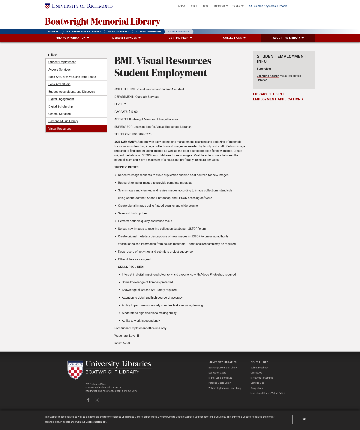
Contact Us (256, 372)
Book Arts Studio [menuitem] (59, 84)
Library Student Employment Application (277, 96)
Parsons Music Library (219, 383)
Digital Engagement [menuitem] (61, 99)
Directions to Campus (261, 378)
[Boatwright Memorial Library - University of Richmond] (110, 370)
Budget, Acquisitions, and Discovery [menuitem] (71, 91)
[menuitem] (181, 6)
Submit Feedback (259, 367)
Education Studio (217, 372)
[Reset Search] (312, 6)
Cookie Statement (96, 421)
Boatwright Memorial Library (102, 20)
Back (54, 54)
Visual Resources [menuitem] (59, 128)
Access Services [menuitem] (59, 69)
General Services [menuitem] (59, 114)
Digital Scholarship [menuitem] (60, 106)
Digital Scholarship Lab (220, 378)
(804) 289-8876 (129, 391)
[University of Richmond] (78, 6)
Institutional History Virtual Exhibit (267, 393)
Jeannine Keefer (268, 76)
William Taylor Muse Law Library (224, 388)
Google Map (256, 388)
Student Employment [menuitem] (62, 62)
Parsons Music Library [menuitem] (63, 121)
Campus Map (257, 383)
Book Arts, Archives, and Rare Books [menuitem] (72, 77)
